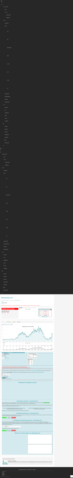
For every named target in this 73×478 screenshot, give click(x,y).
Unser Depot (6, 107)
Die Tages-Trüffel (7, 162)
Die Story (6, 118)
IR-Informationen (8, 357)
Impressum (3, 474)
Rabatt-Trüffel (8, 17)
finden (5, 9)
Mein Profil (6, 126)
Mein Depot (5, 276)
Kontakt (6, 115)
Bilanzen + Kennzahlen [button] (21, 352)
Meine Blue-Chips (7, 142)
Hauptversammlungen (7, 96)
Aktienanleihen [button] (10, 352)
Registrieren (9, 378)
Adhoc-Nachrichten (8, 358)
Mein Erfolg (5, 279)
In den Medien (5, 268)
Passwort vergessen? (5, 377)
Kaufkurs (39, 311)
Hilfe (4, 257)
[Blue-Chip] (5, 302)
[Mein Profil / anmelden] (4, 123)
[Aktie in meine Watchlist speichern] (2, 302)
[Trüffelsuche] (2, 148)
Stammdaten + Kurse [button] (5, 352)
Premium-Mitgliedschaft (34, 370)
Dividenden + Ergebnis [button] (15, 352)
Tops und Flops (5, 170)
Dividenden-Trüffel (6, 249)
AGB (2, 475)
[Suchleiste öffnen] (2, 2)
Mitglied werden (4, 471)
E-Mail (41, 372)
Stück (39, 312)
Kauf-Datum (39, 315)
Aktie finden (6, 99)
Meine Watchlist (7, 134)
